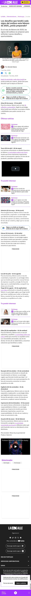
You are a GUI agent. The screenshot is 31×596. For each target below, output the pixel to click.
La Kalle (3, 16)
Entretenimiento (11, 16)
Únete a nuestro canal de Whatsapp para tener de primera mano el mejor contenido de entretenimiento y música (16, 90)
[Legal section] (28, 565)
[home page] (15, 528)
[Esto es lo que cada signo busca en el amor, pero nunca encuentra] (5, 322)
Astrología (6, 463)
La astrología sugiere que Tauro (17, 152)
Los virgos (4, 290)
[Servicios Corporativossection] (28, 561)
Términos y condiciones (13, 571)
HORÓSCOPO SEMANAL (15, 6)
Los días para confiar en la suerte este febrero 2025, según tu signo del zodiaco (20, 312)
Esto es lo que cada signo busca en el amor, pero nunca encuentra (20, 322)
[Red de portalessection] (28, 557)
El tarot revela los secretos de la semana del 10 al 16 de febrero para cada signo (20, 191)
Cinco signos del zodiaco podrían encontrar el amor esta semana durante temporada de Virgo (20, 129)
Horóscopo (21, 16)
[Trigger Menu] (2, 2)
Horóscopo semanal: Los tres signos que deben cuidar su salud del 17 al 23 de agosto (20, 140)
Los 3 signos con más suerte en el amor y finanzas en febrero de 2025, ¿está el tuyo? (20, 202)
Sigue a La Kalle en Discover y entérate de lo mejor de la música (17, 97)
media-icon (15, 592)
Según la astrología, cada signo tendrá (13, 79)
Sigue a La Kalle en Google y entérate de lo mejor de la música (17, 228)
